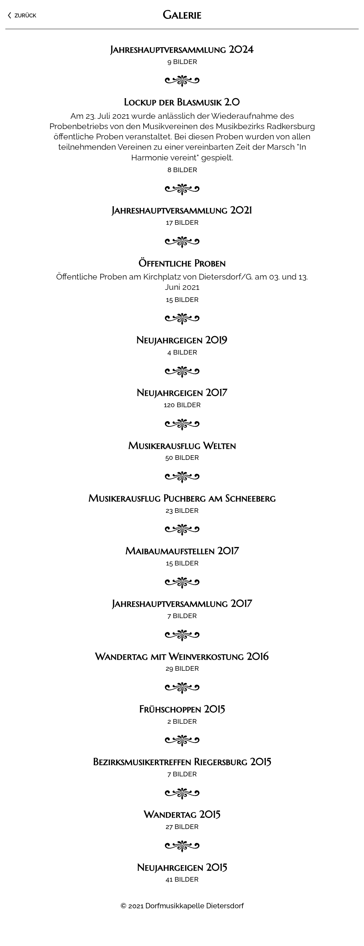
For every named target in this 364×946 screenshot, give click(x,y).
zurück (25, 15)
